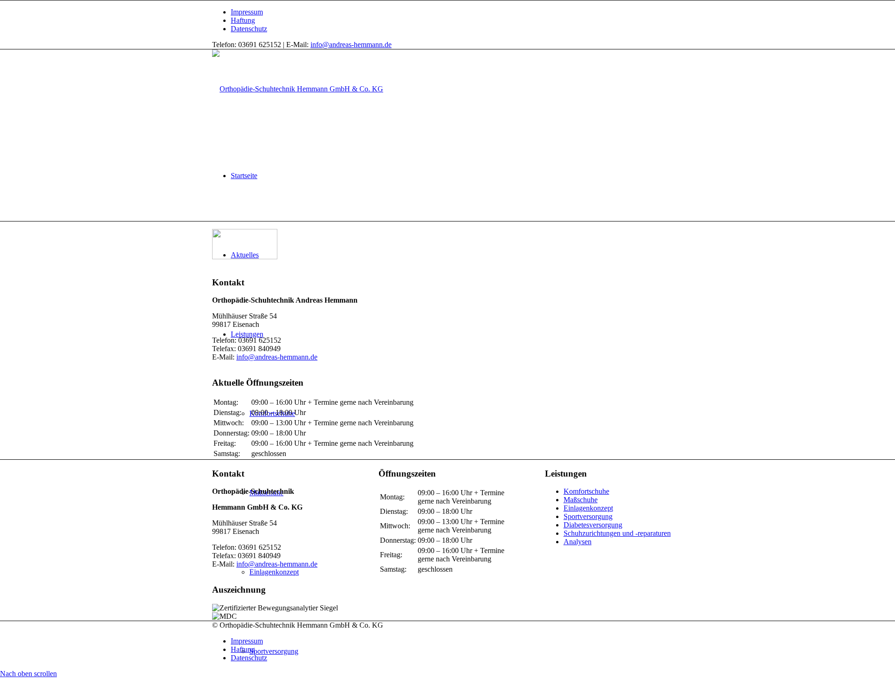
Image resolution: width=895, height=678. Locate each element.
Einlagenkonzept (588, 508)
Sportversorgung (588, 516)
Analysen (578, 542)
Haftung (243, 20)
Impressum (247, 12)
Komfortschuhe (586, 491)
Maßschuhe (581, 500)
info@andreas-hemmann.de (351, 44)
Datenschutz (249, 29)
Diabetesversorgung (593, 525)
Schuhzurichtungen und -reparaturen (617, 533)
